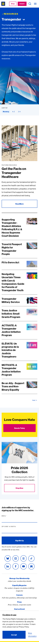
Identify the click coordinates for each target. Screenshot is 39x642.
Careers (19, 595)
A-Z (13, 112)
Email (8, 516)
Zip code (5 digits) (13, 526)
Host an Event (19, 609)
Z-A (19, 112)
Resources (11, 14)
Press (19, 602)
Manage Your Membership (19, 578)
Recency (6, 112)
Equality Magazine (19, 585)
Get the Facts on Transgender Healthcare (14, 173)
